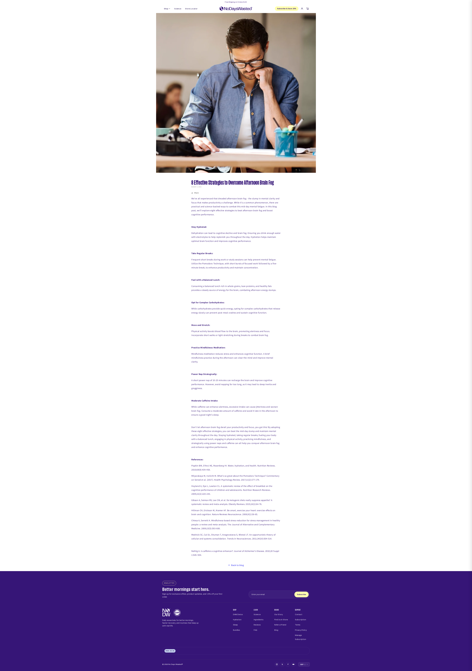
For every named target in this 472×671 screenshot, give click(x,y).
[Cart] (308, 9)
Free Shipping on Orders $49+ (236, 2)
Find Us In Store (281, 620)
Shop (166, 8)
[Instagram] (277, 664)
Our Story (278, 614)
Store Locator (191, 8)
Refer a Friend (280, 625)
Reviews (257, 625)
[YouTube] (293, 664)
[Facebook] (288, 664)
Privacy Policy (301, 630)
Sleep (235, 625)
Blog (276, 630)
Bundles (236, 630)
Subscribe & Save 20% (286, 8)
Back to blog (237, 565)
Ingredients (259, 620)
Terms (297, 625)
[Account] (302, 9)
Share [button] (196, 193)
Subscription (300, 620)
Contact (298, 614)
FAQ (255, 630)
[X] (282, 664)
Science (177, 8)
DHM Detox (238, 614)
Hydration (237, 620)
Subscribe (301, 594)
